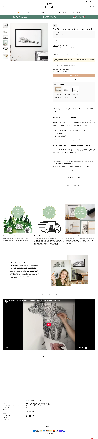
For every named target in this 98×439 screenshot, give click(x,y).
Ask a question (74, 180)
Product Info (74, 170)
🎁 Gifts (21, 12)
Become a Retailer (7, 407)
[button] (94, 438)
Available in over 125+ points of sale (11, 405)
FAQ (4, 403)
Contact (4, 413)
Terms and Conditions (7, 415)
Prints (41, 12)
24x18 (67, 47)
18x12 (61, 47)
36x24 (73, 47)
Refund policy (6, 417)
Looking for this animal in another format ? (66, 65)
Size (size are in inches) (61, 45)
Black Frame (65, 54)
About (4, 401)
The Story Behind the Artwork (74, 174)
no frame (56, 54)
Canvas (51, 12)
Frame (55, 51)
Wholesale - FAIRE (7, 409)
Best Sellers (31, 12)
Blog (4, 411)
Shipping (55, 42)
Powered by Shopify (49, 433)
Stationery (62, 12)
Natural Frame (74, 54)
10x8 (55, 47)
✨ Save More (75, 12)
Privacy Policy (6, 419)
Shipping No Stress (74, 177)
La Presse (62, 35)
